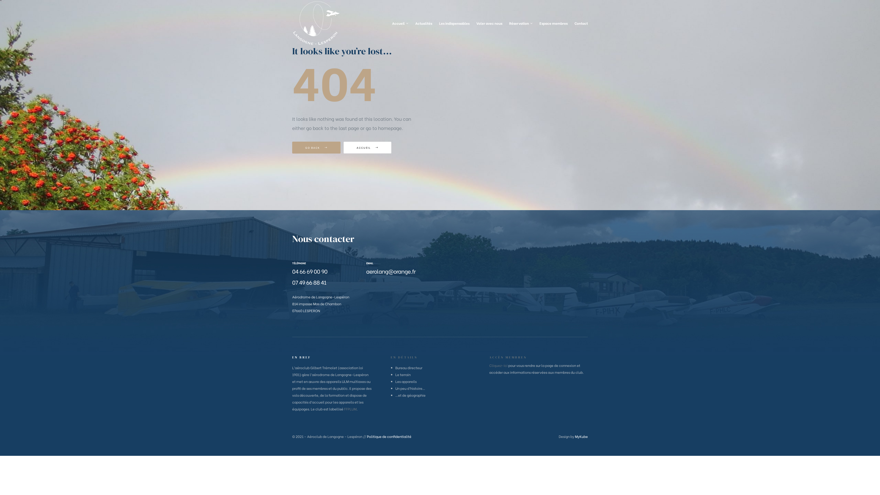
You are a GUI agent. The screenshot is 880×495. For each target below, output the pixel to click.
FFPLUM (350, 408)
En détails (404, 357)
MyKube (581, 436)
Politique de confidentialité (389, 436)
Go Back (313, 147)
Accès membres (508, 357)
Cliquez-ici (498, 365)
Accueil (364, 147)
